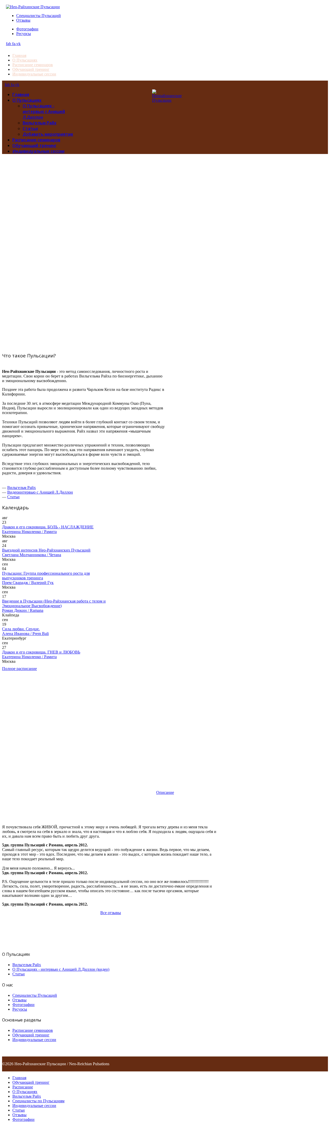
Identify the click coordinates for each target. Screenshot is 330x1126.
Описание (165, 792)
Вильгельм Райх (39, 123)
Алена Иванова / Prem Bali (25, 633)
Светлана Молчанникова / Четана (31, 555)
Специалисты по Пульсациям (38, 1101)
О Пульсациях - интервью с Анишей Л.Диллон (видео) (60, 969)
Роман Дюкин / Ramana (22, 610)
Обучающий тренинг (31, 69)
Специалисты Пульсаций (38, 15)
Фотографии (27, 29)
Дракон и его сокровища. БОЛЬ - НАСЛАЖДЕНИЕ (48, 527)
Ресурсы (23, 33)
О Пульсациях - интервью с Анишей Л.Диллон (44, 111)
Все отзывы (110, 912)
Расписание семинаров (32, 65)
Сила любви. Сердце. (21, 629)
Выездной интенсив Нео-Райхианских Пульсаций (46, 550)
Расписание (22, 1087)
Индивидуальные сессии (34, 74)
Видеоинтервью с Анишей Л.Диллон (40, 492)
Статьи (30, 128)
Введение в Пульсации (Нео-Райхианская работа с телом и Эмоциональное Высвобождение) (54, 603)
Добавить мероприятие (48, 134)
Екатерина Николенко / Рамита (29, 531)
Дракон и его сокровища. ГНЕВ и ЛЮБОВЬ (41, 652)
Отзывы (23, 20)
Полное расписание (19, 668)
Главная (19, 55)
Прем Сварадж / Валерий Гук (28, 582)
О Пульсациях (24, 60)
